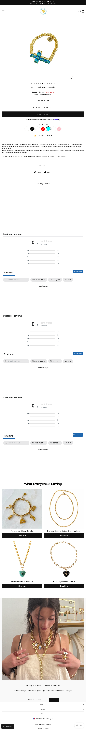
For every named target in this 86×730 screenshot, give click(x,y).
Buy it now (43, 114)
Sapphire (54, 129)
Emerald (37, 129)
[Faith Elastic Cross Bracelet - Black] (12, 226)
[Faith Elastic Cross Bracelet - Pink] (25, 226)
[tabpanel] (43, 294)
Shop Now (22, 535)
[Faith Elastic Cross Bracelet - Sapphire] (23, 226)
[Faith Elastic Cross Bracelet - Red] (18, 226)
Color (43, 124)
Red (43, 129)
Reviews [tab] (9, 272)
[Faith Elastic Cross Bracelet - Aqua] (20, 226)
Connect (42, 709)
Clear (27, 129)
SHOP (42, 704)
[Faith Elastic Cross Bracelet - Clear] (10, 226)
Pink (59, 129)
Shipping (36, 94)
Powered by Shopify (43, 728)
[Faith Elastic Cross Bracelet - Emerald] (15, 226)
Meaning (43, 165)
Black (32, 129)
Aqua (48, 129)
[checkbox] (68, 280)
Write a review (77, 271)
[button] (43, 250)
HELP (42, 714)
